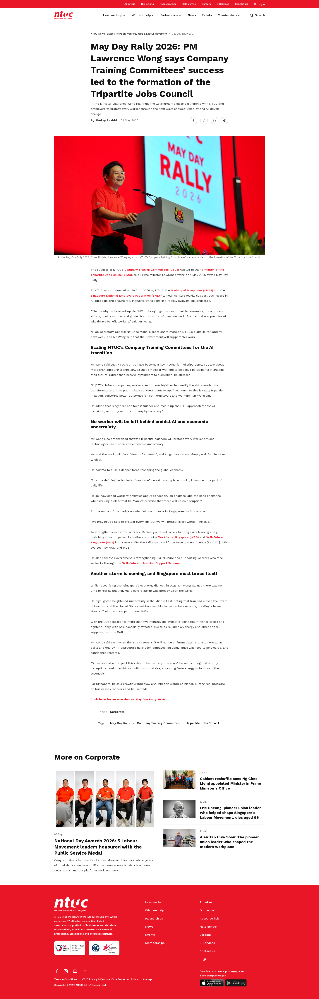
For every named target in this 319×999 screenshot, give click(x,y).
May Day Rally (120, 723)
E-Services (223, 4)
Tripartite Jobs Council (202, 723)
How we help (154, 902)
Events (150, 935)
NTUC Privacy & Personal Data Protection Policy (109, 979)
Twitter (206, 120)
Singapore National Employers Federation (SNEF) (126, 295)
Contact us (241, 4)
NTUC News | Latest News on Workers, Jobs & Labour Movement (129, 33)
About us (129, 4)
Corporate (117, 712)
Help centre (189, 4)
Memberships (154, 943)
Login (203, 959)
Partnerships (154, 918)
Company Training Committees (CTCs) (152, 269)
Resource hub (168, 4)
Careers (206, 4)
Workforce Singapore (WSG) (178, 537)
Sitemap (147, 979)
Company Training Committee (158, 723)
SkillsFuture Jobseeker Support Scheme (151, 563)
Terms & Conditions (65, 979)
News (149, 926)
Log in (261, 4)
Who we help (154, 910)
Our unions (147, 4)
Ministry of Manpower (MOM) (192, 290)
